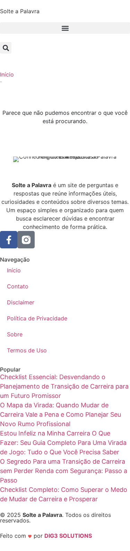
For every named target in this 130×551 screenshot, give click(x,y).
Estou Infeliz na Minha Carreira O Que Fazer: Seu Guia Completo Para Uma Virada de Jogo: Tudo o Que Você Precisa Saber (63, 443)
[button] (65, 28)
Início (7, 74)
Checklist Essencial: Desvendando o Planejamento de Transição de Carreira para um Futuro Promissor (64, 386)
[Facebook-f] (8, 239)
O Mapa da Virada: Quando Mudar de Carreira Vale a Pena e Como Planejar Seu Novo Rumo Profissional (60, 414)
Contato (17, 286)
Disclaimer (20, 302)
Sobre (15, 334)
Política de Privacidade (37, 318)
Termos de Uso (27, 350)
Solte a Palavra (20, 11)
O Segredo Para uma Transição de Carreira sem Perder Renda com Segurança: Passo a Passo (63, 471)
